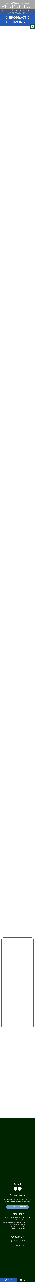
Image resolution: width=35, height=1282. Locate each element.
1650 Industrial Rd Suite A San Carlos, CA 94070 (17, 1240)
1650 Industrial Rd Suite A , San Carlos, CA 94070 (17, 1012)
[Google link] (20, 1189)
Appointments (27, 1280)
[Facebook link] (15, 1189)
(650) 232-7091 (16, 1019)
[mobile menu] (33, 7)
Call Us (9, 1280)
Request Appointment (17, 1207)
